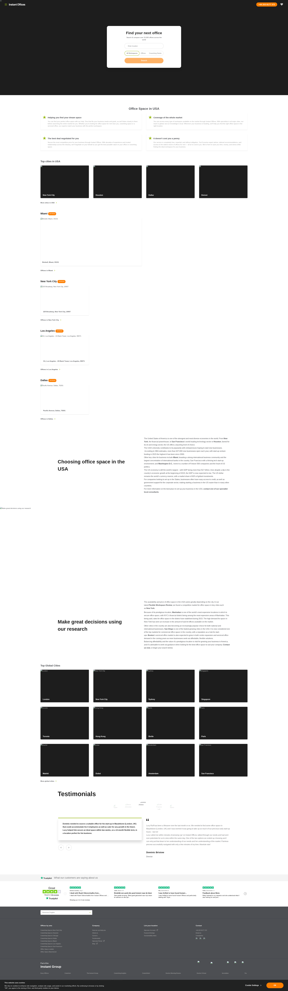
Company (96, 925)
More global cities (47, 781)
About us (95, 933)
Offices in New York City (49, 320)
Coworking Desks (155, 53)
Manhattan (176, 612)
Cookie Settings (252, 985)
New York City (52, 281)
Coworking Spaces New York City (51, 930)
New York (150, 608)
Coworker (68, 973)
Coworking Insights (120, 973)
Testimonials (77, 793)
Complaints (199, 935)
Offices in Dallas (46, 419)
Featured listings (149, 933)
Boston (151, 635)
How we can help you (99, 930)
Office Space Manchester (48, 952)
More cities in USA (47, 203)
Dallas (47, 380)
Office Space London (47, 949)
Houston (217, 442)
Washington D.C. (165, 464)
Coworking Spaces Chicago (49, 935)
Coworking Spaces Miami (48, 941)
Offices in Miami (46, 270)
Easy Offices (44, 973)
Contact (199, 925)
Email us (198, 933)
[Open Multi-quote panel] (282, 4)
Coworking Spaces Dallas (48, 938)
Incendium (225, 973)
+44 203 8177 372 (201, 930)
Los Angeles (51, 330)
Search (144, 60)
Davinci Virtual (201, 973)
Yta (245, 973)
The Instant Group (92, 973)
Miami (47, 213)
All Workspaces (132, 53)
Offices (143, 53)
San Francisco (178, 442)
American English (48, 912)
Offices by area (46, 925)
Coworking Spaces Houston (49, 933)
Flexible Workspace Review (160, 605)
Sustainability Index (150, 935)
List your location (151, 925)
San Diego (168, 629)
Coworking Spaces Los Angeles (50, 944)
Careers (95, 935)
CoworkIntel (146, 973)
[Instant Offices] (17, 4)
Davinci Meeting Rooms (173, 973)
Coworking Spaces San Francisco (51, 946)
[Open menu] (6, 4)
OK (275, 985)
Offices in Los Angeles (49, 369)
